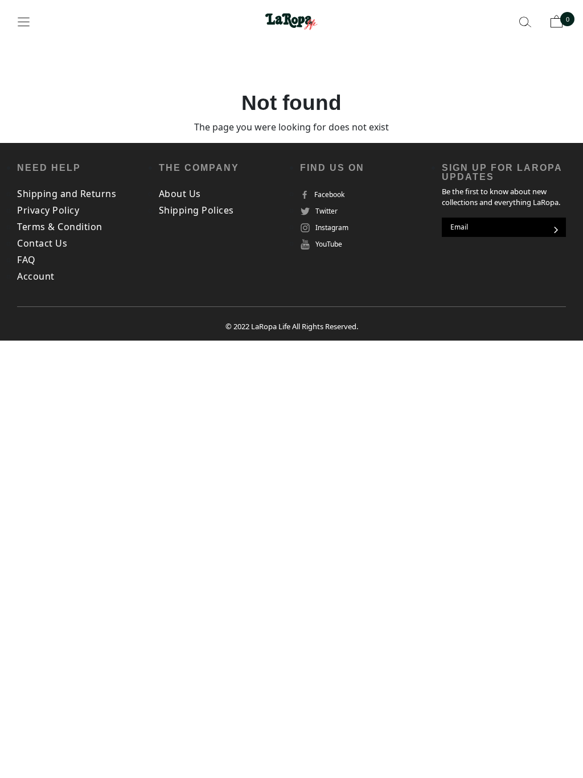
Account (36, 276)
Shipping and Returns (66, 193)
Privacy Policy (48, 210)
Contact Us (42, 243)
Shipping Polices (196, 210)
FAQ (26, 259)
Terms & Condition (59, 226)
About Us (180, 193)
